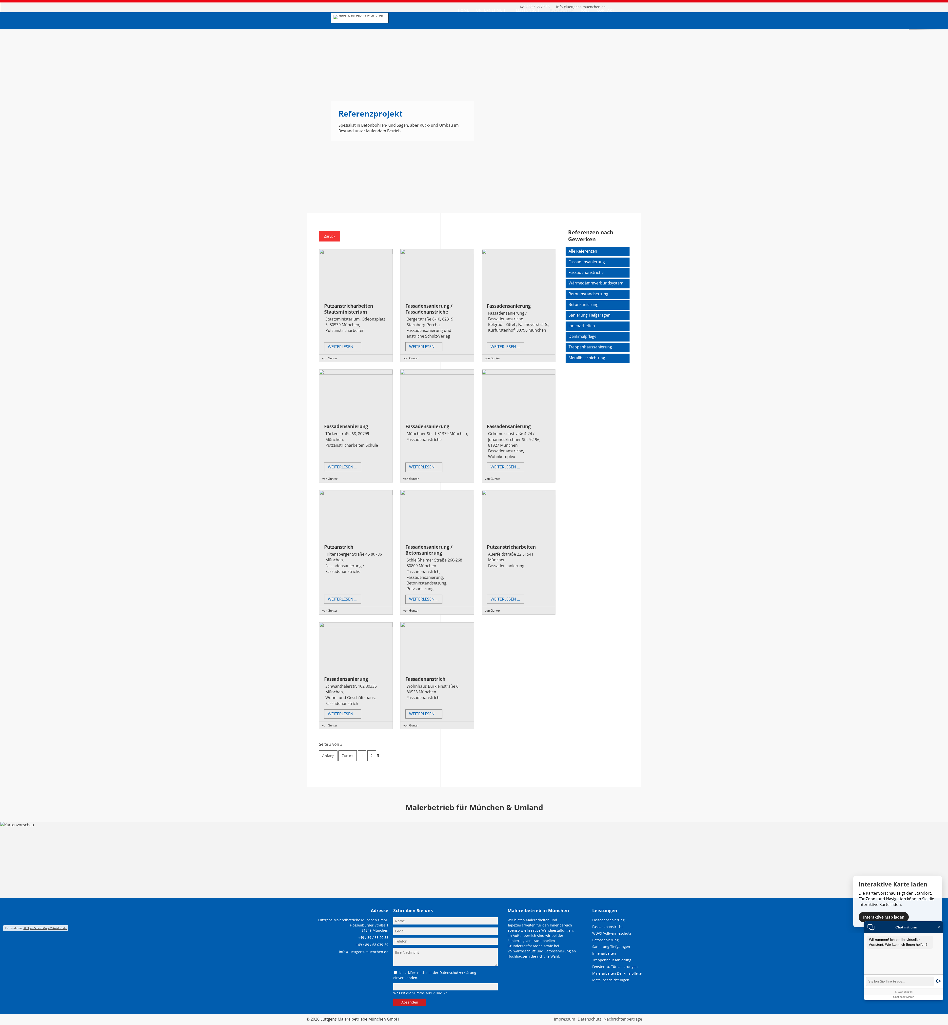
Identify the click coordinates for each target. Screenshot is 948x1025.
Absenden (409, 1002)
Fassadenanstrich (425, 679)
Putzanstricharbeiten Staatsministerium (348, 308)
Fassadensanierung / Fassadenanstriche (429, 308)
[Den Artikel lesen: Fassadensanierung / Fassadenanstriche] (437, 252)
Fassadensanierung (509, 305)
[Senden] (938, 981)
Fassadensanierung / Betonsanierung (429, 549)
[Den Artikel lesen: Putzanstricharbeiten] (518, 493)
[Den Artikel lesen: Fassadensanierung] (518, 252)
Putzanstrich (338, 546)
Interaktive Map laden (883, 917)
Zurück (329, 236)
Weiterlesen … (344, 347)
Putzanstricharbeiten (511, 546)
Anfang (328, 755)
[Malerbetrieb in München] (359, 15)
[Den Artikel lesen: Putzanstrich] (356, 493)
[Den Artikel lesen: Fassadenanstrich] (437, 625)
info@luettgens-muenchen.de (363, 951)
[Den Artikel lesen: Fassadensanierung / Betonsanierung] (437, 493)
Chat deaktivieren (903, 996)
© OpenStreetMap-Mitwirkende (45, 928)
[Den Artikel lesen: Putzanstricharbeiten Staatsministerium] (356, 252)
